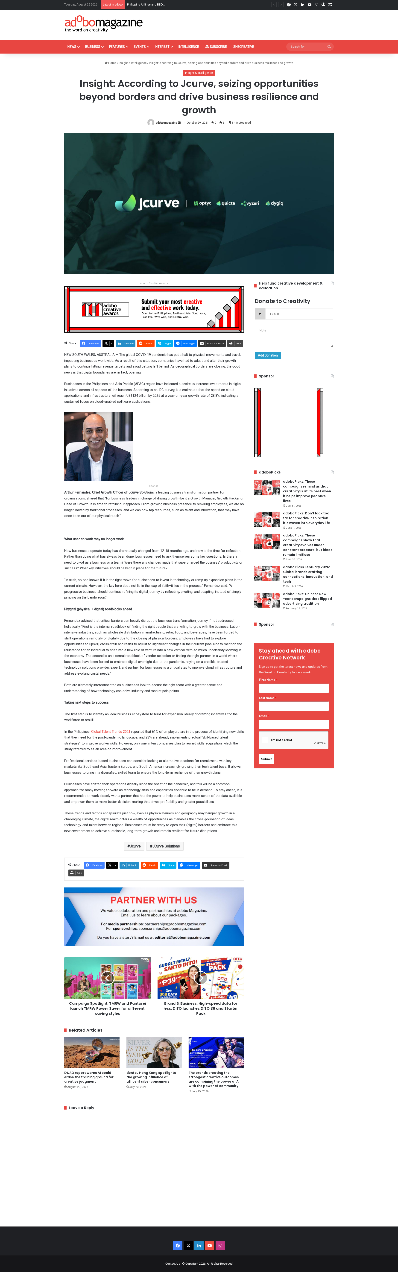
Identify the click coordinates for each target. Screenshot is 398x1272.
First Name (268, 680)
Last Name (267, 698)
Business (92, 46)
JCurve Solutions (166, 846)
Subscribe (218, 46)
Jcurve (135, 846)
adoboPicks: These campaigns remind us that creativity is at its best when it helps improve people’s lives (307, 491)
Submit (266, 759)
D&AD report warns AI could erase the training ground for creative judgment (89, 1077)
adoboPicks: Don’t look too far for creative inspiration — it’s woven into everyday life (307, 518)
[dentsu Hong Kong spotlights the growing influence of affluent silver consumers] (154, 1052)
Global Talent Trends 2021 (110, 732)
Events (140, 46)
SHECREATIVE (243, 46)
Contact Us (172, 1263)
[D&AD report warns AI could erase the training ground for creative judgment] (92, 1052)
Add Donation (268, 355)
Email (264, 716)
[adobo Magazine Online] (104, 23)
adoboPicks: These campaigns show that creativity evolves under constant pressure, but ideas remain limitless (307, 545)
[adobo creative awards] (154, 309)
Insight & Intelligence (132, 63)
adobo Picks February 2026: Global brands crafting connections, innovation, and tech (308, 574)
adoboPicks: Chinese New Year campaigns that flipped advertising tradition (307, 599)
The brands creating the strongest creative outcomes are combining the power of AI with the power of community (214, 1079)
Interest (162, 46)
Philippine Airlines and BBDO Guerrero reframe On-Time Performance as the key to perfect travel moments (197, 4)
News (71, 46)
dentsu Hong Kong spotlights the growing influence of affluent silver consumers (151, 1077)
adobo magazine (166, 122)
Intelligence (189, 46)
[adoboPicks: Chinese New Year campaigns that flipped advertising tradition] (267, 600)
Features (117, 46)
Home (112, 63)
